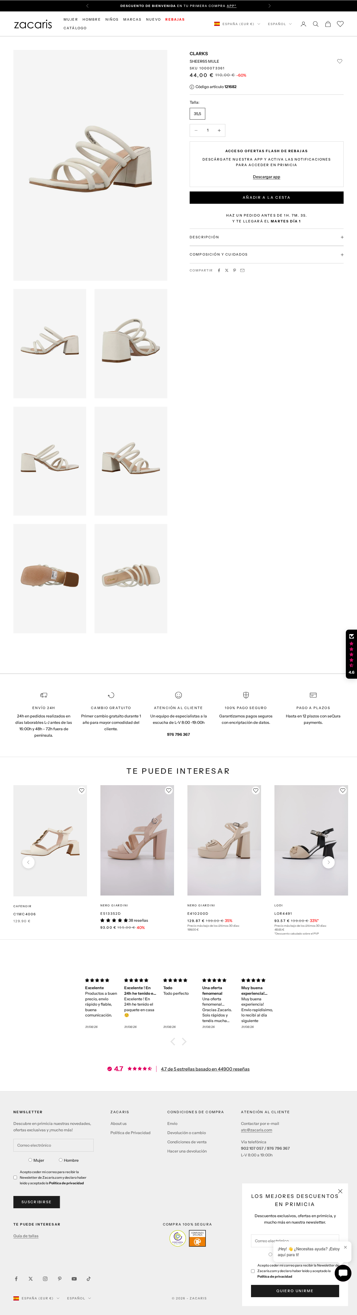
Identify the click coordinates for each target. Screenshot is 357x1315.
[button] (174, 1041)
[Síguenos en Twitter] (30, 1279)
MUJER (71, 19)
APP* (232, 6)
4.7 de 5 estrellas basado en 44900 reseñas (205, 1069)
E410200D (198, 913)
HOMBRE (92, 19)
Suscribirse (36, 1202)
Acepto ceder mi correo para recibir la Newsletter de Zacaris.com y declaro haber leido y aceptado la (298, 1270)
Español (277, 24)
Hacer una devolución (187, 1151)
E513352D (110, 913)
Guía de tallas (25, 1235)
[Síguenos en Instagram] (45, 1279)
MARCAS (132, 19)
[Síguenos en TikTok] (88, 1279)
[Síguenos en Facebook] (16, 1279)
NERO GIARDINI (114, 905)
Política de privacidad (274, 1276)
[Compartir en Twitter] (227, 270)
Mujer (38, 1160)
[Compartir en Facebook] (219, 270)
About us (118, 1123)
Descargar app (266, 176)
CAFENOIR (22, 906)
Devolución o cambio (186, 1132)
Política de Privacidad (130, 1132)
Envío (172, 1123)
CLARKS (199, 53)
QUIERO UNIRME (294, 1291)
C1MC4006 (24, 914)
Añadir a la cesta (267, 197)
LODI (278, 905)
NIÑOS (112, 19)
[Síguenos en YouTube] (74, 1279)
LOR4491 (283, 913)
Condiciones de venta (187, 1141)
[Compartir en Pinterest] (234, 270)
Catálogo (75, 28)
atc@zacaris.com (256, 1129)
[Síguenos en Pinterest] (59, 1279)
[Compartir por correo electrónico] (242, 270)
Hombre (71, 1160)
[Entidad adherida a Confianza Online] (187, 1238)
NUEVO (153, 19)
